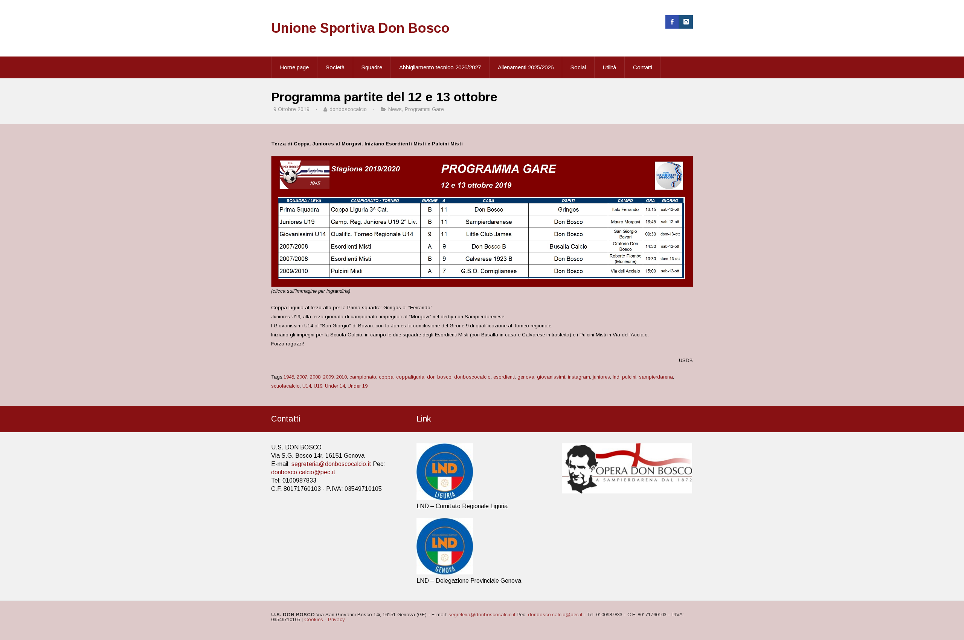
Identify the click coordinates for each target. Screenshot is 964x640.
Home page (294, 67)
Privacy (336, 619)
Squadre (372, 67)
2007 (302, 377)
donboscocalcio (472, 377)
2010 (341, 377)
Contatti (642, 67)
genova (525, 377)
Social (578, 67)
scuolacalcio (285, 386)
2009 (328, 377)
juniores (601, 377)
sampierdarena (656, 377)
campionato (362, 377)
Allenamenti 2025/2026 (526, 67)
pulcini (629, 377)
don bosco (439, 377)
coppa (386, 377)
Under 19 (358, 386)
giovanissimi (551, 377)
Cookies (313, 619)
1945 (289, 377)
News (395, 109)
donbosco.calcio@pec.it (303, 472)
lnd (616, 377)
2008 (315, 377)
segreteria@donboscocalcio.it (331, 464)
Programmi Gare (424, 109)
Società (335, 67)
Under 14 (335, 386)
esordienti (504, 377)
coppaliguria (410, 377)
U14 (306, 386)
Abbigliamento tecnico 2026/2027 (440, 67)
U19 (318, 386)
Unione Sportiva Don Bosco (360, 28)
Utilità (609, 67)
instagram (579, 377)
